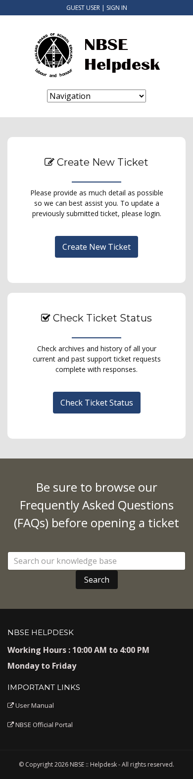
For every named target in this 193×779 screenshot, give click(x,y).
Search (96, 579)
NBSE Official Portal (43, 724)
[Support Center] (96, 52)
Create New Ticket (96, 246)
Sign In (116, 7)
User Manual (34, 705)
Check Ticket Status (96, 402)
